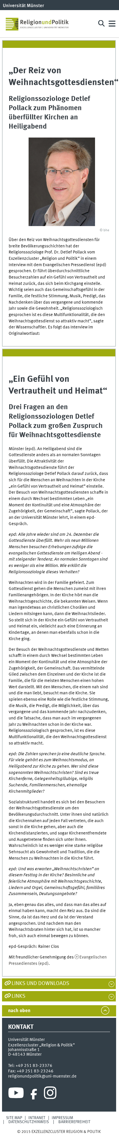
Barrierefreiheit (74, 1122)
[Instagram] (50, 1094)
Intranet (36, 1118)
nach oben (19, 1010)
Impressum (62, 1118)
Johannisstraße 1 (24, 1050)
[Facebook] (33, 1094)
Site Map (14, 1118)
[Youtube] (16, 1094)
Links (18, 996)
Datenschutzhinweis (28, 1122)
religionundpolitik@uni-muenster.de (42, 1076)
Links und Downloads (40, 983)
